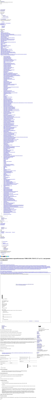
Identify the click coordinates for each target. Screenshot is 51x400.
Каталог (38, 331)
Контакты (38, 337)
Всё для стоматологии (25, 267)
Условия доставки (39, 340)
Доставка (3, 328)
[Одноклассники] (1, 256)
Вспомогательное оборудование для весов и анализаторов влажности (13, 273)
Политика (38, 341)
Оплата (3, 327)
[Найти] (1, 3)
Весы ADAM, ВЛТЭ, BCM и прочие (11, 272)
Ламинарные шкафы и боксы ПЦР (38, 266)
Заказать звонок (3, 29)
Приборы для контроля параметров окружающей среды (35, 267)
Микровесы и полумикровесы (44, 272)
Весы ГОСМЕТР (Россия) (19, 272)
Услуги (38, 332)
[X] (4, 256)
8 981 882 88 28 (2, 224)
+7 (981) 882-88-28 (7, 23)
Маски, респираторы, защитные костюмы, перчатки (26, 266)
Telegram (3, 21)
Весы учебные (4, 272)
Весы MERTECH (32, 272)
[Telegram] (8, 256)
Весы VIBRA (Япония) (26, 272)
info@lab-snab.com (3, 24)
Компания (38, 333)
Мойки (1, 265)
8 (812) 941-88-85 (3, 9)
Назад (5, 247)
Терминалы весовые (37, 272)
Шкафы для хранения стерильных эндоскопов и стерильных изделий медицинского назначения (29, 265)
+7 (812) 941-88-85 (2, 23)
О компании (38, 335)
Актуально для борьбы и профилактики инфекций (9, 265)
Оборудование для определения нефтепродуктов (8, 268)
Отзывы (38, 336)
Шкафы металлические (7, 267)
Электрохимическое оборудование (10, 269)
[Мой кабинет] (0, 226)
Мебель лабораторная (40, 268)
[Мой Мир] (3, 256)
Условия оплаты (39, 339)
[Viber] (5, 256)
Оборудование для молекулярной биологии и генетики (11, 266)
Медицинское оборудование (19, 268)
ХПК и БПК (45, 267)
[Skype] (7, 256)
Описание (3, 325)
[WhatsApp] (6, 256)
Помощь (38, 342)
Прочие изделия (20, 267)
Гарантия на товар (39, 345)
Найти (38, 357)
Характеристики (4, 326)
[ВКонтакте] (0, 256)
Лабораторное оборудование (14, 267)
